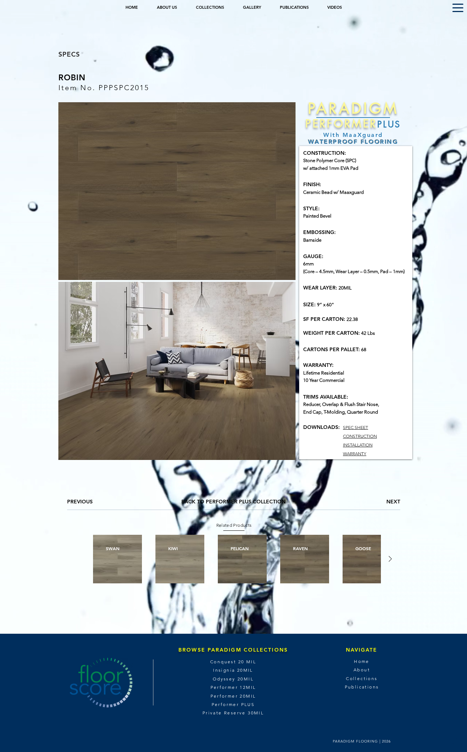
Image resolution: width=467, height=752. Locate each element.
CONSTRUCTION (360, 436)
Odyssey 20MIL (233, 679)
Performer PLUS (233, 704)
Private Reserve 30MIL (233, 712)
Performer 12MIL (233, 687)
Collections (361, 678)
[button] (457, 8)
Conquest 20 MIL (233, 661)
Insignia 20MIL (233, 670)
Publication (360, 687)
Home (362, 661)
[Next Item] (390, 559)
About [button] (362, 669)
